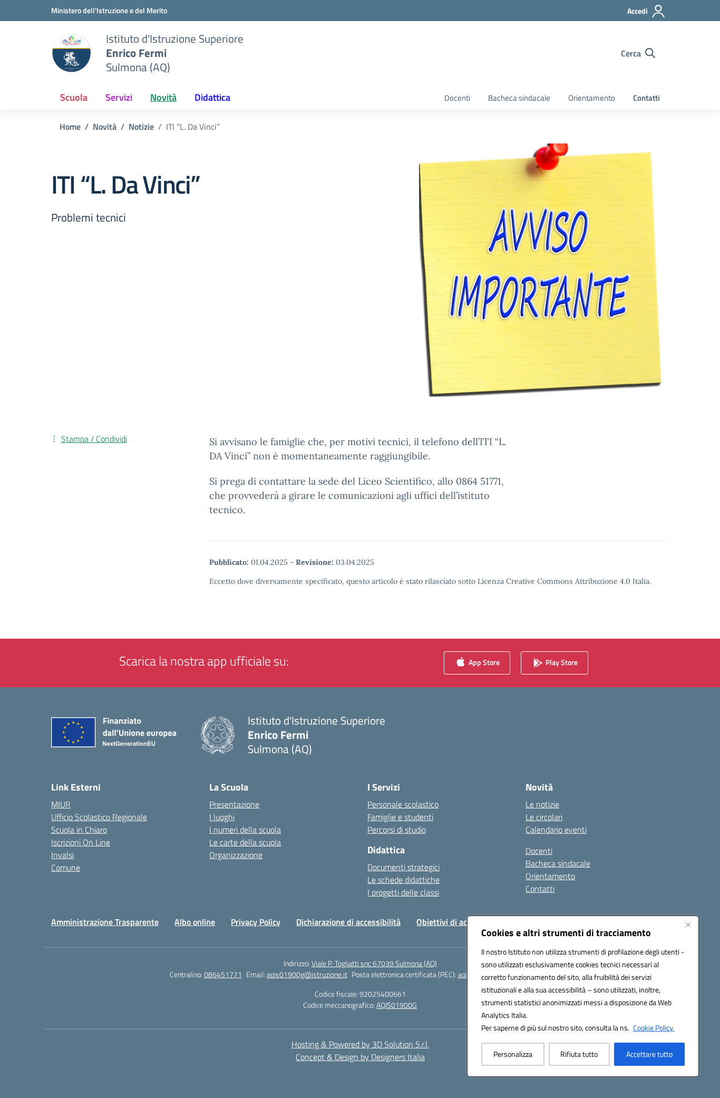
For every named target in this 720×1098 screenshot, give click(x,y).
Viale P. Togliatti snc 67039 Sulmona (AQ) (374, 963)
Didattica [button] (212, 97)
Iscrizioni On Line (80, 842)
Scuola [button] (73, 97)
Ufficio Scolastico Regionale (99, 817)
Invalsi (62, 855)
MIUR (61, 804)
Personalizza (512, 1054)
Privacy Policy (255, 922)
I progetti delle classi (403, 892)
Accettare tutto (649, 1054)
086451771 (223, 974)
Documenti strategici (403, 867)
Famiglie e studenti (400, 817)
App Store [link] (483, 662)
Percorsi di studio (396, 829)
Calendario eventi (556, 829)
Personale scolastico (403, 804)
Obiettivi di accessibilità (460, 922)
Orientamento (591, 98)
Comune (65, 867)
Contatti (646, 98)
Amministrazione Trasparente (105, 922)
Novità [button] (163, 97)
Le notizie (542, 804)
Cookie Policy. (653, 1027)
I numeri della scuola (245, 829)
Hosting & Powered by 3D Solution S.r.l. (360, 1044)
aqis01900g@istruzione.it (307, 974)
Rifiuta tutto (579, 1054)
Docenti (457, 98)
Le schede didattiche (403, 879)
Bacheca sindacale (519, 98)
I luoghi (222, 817)
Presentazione (234, 804)
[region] (583, 996)
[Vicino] (688, 924)
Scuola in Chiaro (79, 829)
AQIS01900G (396, 1004)
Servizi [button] (118, 97)
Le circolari (544, 817)
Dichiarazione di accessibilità (348, 922)
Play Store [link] (561, 662)
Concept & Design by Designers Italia (360, 1057)
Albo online (194, 922)
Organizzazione (235, 855)
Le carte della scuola (245, 842)
